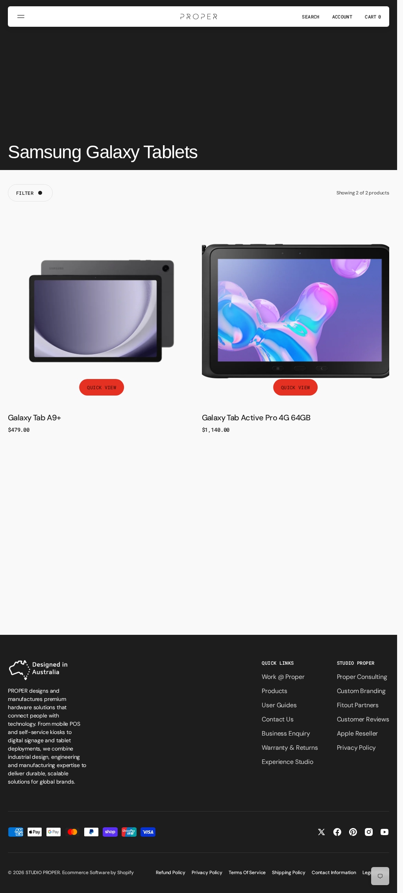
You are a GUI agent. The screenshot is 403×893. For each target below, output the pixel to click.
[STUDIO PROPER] (198, 16)
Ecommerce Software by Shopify (98, 872)
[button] (22, 16)
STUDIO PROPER (43, 872)
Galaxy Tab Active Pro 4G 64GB (256, 417)
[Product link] (102, 311)
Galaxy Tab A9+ (34, 417)
